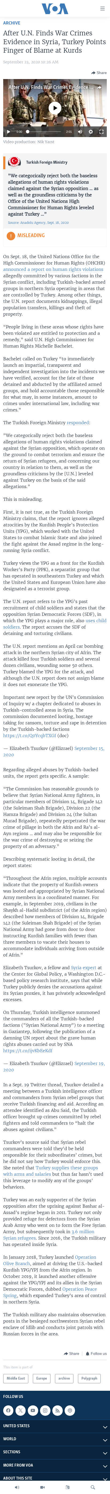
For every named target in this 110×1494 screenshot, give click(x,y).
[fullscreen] (101, 131)
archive (11, 23)
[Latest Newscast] (17, 1487)
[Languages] (68, 1487)
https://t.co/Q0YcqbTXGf (29, 735)
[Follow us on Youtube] (33, 1411)
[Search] (93, 1487)
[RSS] (57, 1411)
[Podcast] (70, 1411)
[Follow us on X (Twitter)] (20, 1411)
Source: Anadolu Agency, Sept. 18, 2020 (38, 223)
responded (78, 422)
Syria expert (83, 967)
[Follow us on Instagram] (45, 1411)
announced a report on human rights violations (53, 269)
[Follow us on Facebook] (8, 1411)
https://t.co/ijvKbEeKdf (27, 1050)
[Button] (99, 73)
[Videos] (42, 1487)
